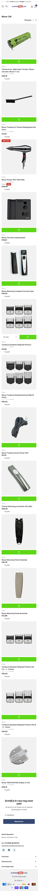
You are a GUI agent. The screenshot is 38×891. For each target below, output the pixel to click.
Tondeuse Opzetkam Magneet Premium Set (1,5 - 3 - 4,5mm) (18, 668)
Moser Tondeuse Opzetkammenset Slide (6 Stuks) (18, 396)
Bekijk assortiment (3, 6)
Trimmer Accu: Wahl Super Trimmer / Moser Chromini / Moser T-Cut (18, 70)
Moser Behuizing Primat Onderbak (14, 560)
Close (19, 856)
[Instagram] (3, 850)
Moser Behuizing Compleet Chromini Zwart (18, 291)
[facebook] (9, 850)
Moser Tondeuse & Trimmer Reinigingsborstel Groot (19, 128)
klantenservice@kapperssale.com (13, 845)
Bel (10, 843)
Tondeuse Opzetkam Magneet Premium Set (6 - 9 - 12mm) (19, 726)
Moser (4, 66)
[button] (2, 1)
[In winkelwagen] (19, 61)
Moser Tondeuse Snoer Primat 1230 (15, 453)
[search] (7, 6)
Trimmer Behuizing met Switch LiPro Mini (17, 506)
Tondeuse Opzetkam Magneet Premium (16, 345)
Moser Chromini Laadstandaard (13, 238)
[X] (14, 850)
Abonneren (19, 821)
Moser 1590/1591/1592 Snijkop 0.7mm (16, 783)
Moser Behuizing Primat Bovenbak (14, 613)
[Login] (32, 6)
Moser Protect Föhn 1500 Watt (13, 180)
